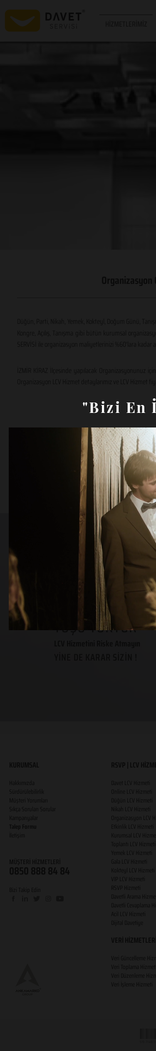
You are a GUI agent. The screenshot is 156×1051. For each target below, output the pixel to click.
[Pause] (19, 619)
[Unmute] (33, 619)
